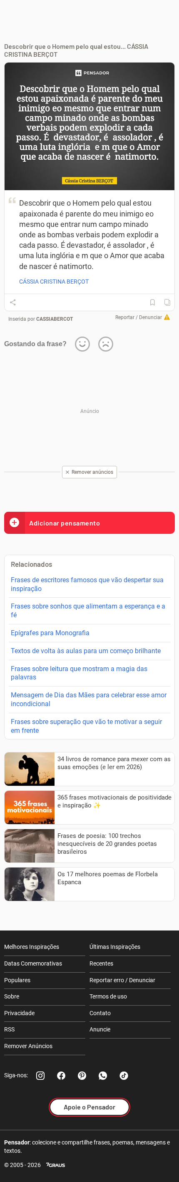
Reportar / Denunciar (138, 317)
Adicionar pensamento (64, 523)
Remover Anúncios (28, 1046)
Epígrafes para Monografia (50, 633)
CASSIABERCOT (54, 319)
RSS (9, 1029)
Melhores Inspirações (31, 946)
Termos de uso (108, 996)
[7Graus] (55, 1165)
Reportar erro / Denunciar (122, 980)
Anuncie (100, 1029)
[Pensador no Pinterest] (82, 1075)
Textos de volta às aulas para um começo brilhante (86, 651)
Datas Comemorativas (33, 963)
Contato (100, 1013)
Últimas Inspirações (115, 946)
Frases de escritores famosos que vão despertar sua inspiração (87, 584)
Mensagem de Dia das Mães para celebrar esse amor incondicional (89, 699)
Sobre (11, 996)
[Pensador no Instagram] (40, 1075)
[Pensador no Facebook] (61, 1075)
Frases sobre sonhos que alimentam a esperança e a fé (88, 610)
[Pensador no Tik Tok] (123, 1075)
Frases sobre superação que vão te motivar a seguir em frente (86, 726)
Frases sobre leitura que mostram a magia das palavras (79, 673)
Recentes (101, 963)
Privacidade (19, 1013)
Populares (17, 980)
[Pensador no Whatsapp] (102, 1075)
